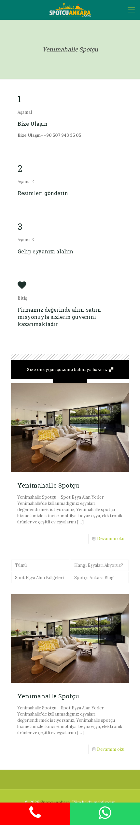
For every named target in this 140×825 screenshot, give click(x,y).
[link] (70, 381)
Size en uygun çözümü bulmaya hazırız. (68, 369)
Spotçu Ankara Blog (94, 577)
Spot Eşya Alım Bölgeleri (39, 577)
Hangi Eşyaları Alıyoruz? (98, 565)
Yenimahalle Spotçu (48, 485)
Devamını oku (110, 538)
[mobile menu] (131, 9)
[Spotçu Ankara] (70, 10)
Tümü (21, 565)
